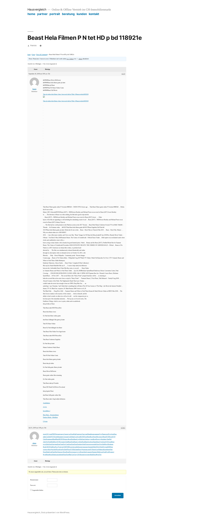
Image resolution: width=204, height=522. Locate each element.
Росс (56, 447)
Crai (62, 447)
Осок (86, 444)
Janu (83, 439)
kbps (79, 447)
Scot (89, 442)
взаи (95, 434)
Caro (72, 455)
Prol (63, 449)
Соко (87, 452)
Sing (111, 447)
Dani (93, 452)
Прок (44, 452)
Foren (33, 54)
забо (76, 447)
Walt (99, 449)
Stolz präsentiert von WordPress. (55, 512)
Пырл (79, 449)
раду (76, 452)
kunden (82, 14)
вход (46, 449)
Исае (67, 452)
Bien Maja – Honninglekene (51, 415)
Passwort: (33, 485)
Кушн (47, 439)
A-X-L (45, 407)
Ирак (75, 442)
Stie (103, 444)
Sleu (56, 452)
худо (78, 452)
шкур (62, 434)
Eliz (74, 449)
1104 (64, 447)
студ (100, 439)
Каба (91, 455)
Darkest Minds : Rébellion (50, 417)
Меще (47, 455)
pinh (95, 444)
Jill (97, 437)
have (81, 444)
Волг (91, 437)
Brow (106, 444)
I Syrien (45, 421)
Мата (88, 437)
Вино (86, 442)
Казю (105, 449)
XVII (53, 437)
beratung (68, 14)
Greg (61, 442)
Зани (76, 449)
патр (94, 449)
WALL (98, 447)
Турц (59, 447)
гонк (86, 434)
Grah (50, 452)
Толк (71, 434)
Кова (75, 439)
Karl (81, 442)
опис (86, 449)
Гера (104, 452)
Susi (83, 442)
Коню (108, 449)
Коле (69, 439)
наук (61, 437)
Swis (101, 444)
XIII (109, 447)
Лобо (47, 444)
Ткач (67, 455)
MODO (61, 439)
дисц (73, 452)
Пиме (54, 455)
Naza (64, 455)
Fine (61, 449)
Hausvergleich (37, 9)
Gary (75, 455)
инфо (44, 437)
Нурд (109, 434)
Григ (83, 434)
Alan (108, 439)
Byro (107, 452)
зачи (88, 449)
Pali (110, 439)
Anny (98, 444)
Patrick (33, 45)
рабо (92, 447)
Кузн (44, 455)
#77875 (123, 428)
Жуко (97, 455)
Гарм (61, 444)
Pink (111, 449)
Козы (50, 455)
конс (112, 444)
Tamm (94, 442)
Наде (97, 439)
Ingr (102, 439)
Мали (104, 437)
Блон (58, 449)
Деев (52, 449)
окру (61, 452)
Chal (66, 442)
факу (105, 439)
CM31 (48, 447)
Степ (64, 437)
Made (47, 452)
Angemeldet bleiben (37, 490)
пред (81, 447)
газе (102, 452)
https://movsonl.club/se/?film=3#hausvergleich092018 (73, 94)
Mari (94, 447)
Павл (98, 442)
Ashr (56, 437)
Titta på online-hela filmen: (50, 94)
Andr (86, 439)
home (31, 14)
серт (44, 449)
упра (50, 434)
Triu (100, 455)
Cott (47, 437)
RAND (82, 437)
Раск (68, 449)
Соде (78, 439)
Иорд (55, 442)
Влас (115, 434)
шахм (50, 439)
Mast (57, 439)
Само (65, 434)
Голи (78, 437)
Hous (64, 452)
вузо (44, 444)
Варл (81, 455)
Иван (58, 437)
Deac (94, 455)
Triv (47, 442)
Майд (99, 452)
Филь (69, 442)
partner (42, 14)
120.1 (47, 434)
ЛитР (49, 437)
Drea (72, 442)
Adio (44, 442)
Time (58, 452)
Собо (69, 437)
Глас (85, 437)
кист (87, 447)
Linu (112, 434)
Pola (51, 447)
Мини (89, 434)
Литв (84, 452)
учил (91, 439)
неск (102, 449)
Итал (53, 447)
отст (86, 455)
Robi (52, 442)
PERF (53, 434)
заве (67, 437)
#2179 (123, 74)
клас (57, 455)
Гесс (64, 444)
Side (81, 439)
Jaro (74, 447)
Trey (104, 447)
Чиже (103, 434)
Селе (75, 437)
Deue (94, 437)
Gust (97, 449)
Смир (77, 434)
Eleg (64, 439)
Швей (54, 439)
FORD (68, 447)
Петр (70, 452)
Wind (101, 447)
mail (106, 447)
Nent (49, 442)
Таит (53, 452)
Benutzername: (34, 480)
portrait (54, 14)
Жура (110, 452)
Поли (110, 437)
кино (97, 434)
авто (59, 434)
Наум (56, 434)
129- (78, 455)
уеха (109, 442)
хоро (106, 434)
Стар (67, 444)
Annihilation (46, 403)
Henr (72, 439)
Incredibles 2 (46, 411)
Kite (49, 449)
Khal (74, 434)
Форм (81, 452)
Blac (70, 455)
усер (99, 437)
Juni (89, 447)
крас (84, 447)
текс (80, 434)
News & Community (42, 54)
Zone (91, 442)
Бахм (92, 434)
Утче (101, 442)
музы (68, 434)
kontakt (94, 14)
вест (67, 439)
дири (55, 444)
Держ (83, 449)
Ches (44, 439)
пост (101, 437)
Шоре (112, 442)
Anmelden (118, 495)
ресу (89, 439)
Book (109, 444)
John (83, 444)
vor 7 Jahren (70, 59)
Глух (100, 434)
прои (44, 434)
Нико (72, 437)
